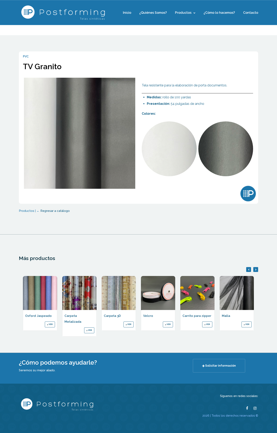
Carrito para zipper (197, 316)
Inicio (127, 13)
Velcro (148, 316)
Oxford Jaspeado (38, 316)
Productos (183, 13)
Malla (226, 316)
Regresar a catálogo (55, 211)
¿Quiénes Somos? (153, 13)
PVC (26, 56)
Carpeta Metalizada (72, 319)
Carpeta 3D (112, 316)
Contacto (250, 13)
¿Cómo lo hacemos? (219, 13)
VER (50, 324)
